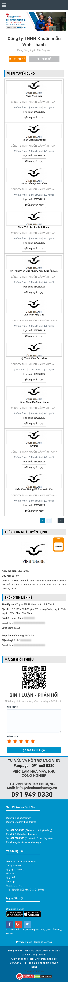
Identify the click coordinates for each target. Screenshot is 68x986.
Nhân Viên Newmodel (34, 139)
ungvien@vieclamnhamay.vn (27, 842)
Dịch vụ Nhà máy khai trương (21, 822)
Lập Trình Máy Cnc (34, 314)
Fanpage (21, 765)
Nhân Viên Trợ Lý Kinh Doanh (34, 227)
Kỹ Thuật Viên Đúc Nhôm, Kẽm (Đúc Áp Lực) (34, 271)
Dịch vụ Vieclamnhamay (18, 818)
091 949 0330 (32, 794)
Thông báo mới (13, 865)
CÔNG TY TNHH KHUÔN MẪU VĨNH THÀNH (34, 102)
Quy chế (10, 877)
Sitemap (10, 881)
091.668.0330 (17, 838)
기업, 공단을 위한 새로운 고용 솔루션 (25, 889)
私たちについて (14, 885)
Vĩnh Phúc (21, 107)
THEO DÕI (19, 59)
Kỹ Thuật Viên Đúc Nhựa (34, 358)
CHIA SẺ (46, 59)
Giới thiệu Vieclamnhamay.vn (21, 861)
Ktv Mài (34, 446)
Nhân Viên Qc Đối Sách (34, 183)
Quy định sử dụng (15, 869)
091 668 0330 (43, 765)
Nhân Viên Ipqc (34, 96)
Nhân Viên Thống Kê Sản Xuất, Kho (34, 489)
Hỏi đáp (10, 873)
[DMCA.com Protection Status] (43, 976)
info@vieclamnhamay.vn (25, 834)
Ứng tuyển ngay (35, 117)
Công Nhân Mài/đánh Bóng (34, 402)
